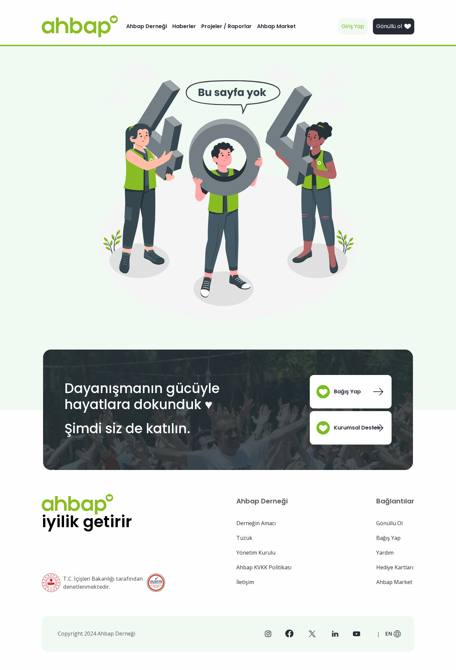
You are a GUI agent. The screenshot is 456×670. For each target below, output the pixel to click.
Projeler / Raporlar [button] (226, 26)
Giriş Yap (352, 26)
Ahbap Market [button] (276, 26)
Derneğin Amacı (256, 523)
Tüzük (244, 538)
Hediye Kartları (394, 567)
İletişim (245, 582)
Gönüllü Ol (389, 523)
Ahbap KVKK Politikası (263, 567)
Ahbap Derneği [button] (146, 26)
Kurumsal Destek (357, 428)
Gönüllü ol (389, 26)
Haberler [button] (184, 26)
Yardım (385, 552)
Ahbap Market (394, 582)
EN (388, 634)
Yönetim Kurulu (255, 552)
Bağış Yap (347, 391)
